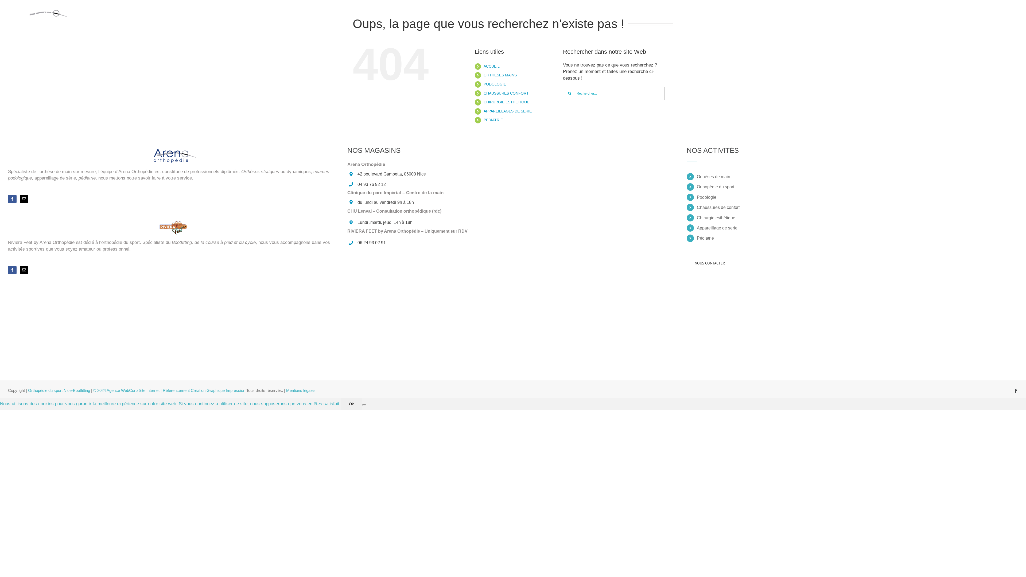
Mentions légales (301, 390)
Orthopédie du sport (715, 187)
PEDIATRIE (493, 120)
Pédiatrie (705, 238)
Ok (351, 404)
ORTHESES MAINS (500, 75)
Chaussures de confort (718, 207)
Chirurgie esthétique (716, 218)
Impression (235, 390)
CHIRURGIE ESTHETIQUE (506, 102)
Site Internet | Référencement (165, 390)
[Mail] (24, 199)
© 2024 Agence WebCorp (116, 390)
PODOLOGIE (495, 84)
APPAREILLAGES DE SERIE (508, 111)
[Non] (364, 405)
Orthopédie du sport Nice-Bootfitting (59, 390)
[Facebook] (12, 199)
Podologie (706, 197)
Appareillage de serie (717, 228)
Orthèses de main (713, 176)
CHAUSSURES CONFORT (506, 93)
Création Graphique (208, 390)
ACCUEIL (492, 66)
